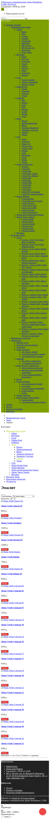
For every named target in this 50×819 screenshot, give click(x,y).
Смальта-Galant (28, 224)
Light (24, 153)
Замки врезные (22, 350)
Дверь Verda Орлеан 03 (12, 540)
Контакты (10, 411)
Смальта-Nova (28, 228)
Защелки (20, 359)
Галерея (25, 39)
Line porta (26, 61)
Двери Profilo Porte (24, 164)
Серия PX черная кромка (32, 194)
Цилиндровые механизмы (27, 398)
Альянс (25, 36)
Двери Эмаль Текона (25, 217)
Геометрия (26, 41)
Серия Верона (28, 199)
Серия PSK (26, 178)
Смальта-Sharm (28, 231)
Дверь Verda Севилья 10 (12, 625)
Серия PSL (26, 180)
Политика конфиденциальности (20, 793)
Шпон (24, 125)
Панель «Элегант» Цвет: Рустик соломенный (32, 335)
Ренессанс (26, 50)
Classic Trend (27, 148)
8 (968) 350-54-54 (8, 4)
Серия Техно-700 (29, 205)
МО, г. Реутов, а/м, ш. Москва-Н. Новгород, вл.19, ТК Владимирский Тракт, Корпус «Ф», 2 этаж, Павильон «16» (26, 775)
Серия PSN (26, 185)
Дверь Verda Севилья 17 (12, 659)
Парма (24, 89)
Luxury (25, 64)
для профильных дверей (32, 356)
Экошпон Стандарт (30, 130)
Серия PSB (26, 171)
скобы (24, 393)
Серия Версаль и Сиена (32, 201)
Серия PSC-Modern (30, 176)
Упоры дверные (23, 395)
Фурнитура (16, 340)
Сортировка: (6, 496)
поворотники (27, 400)
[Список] (2, 494)
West (24, 34)
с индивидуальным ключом (34, 402)
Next (24, 107)
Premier (25, 109)
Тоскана (25, 93)
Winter (24, 160)
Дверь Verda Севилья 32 (12, 743)
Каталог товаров (13, 25)
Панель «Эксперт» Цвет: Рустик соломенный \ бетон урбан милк (34, 324)
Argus (18, 238)
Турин (24, 96)
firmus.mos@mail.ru (14, 769)
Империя (25, 43)
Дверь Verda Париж (10, 557)
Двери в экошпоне (30, 82)
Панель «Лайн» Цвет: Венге (34, 274)
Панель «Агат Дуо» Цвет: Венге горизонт (33, 241)
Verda (18, 119)
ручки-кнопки (28, 391)
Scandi (24, 112)
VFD (18, 137)
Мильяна (20, 233)
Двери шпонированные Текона (30, 215)
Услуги (9, 407)
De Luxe (25, 59)
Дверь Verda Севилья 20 (12, 675)
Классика (26, 73)
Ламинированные (29, 123)
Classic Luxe (27, 146)
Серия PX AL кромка (31, 192)
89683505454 (11, 767)
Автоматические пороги (27, 345)
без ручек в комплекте (31, 361)
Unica (24, 116)
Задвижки (20, 347)
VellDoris (20, 98)
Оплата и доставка (14, 409)
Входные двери (18, 235)
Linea (24, 105)
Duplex (25, 103)
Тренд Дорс (27, 52)
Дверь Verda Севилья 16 (12, 642)
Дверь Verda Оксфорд (11, 523)
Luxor (18, 77)
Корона (25, 75)
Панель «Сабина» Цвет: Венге (35, 295)
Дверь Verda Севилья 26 (12, 709)
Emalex (25, 151)
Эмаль (24, 135)
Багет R (25, 68)
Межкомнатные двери (21, 27)
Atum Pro (25, 141)
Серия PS (26, 169)
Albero (19, 29)
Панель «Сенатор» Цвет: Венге (35, 302)
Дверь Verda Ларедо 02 (11, 506)
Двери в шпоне (28, 80)
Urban (24, 157)
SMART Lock (22, 343)
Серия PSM (27, 183)
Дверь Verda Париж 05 (11, 574)
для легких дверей (30, 352)
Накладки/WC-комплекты (27, 366)
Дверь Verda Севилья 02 (12, 591)
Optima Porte (21, 87)
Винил (24, 121)
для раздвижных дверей (32, 384)
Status (24, 32)
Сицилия (25, 91)
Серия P (25, 167)
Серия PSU (26, 189)
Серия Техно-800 (29, 208)
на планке (26, 386)
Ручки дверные (23, 382)
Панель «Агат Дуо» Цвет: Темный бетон (33, 245)
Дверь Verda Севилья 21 (12, 692)
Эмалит (25, 132)
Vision (24, 66)
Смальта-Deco (28, 221)
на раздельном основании (33, 388)
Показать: (5, 499)
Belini (24, 57)
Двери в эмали (28, 84)
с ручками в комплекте (32, 363)
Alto (23, 100)
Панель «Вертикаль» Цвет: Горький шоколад (33, 261)
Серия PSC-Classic (30, 173)
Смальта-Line (27, 226)
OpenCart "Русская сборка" (23, 798)
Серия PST (26, 187)
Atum (24, 139)
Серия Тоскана (28, 210)
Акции (9, 404)
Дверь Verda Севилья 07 (12, 608)
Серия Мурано (28, 203)
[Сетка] (5, 494)
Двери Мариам (22, 196)
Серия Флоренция (29, 212)
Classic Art (26, 144)
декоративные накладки (32, 368)
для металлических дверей (33, 354)
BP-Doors (20, 55)
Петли (19, 379)
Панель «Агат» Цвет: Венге (34, 254)
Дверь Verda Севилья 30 (12, 726)
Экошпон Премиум (30, 128)
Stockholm (26, 155)
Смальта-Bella (28, 219)
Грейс (24, 71)
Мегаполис (26, 45)
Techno (25, 114)
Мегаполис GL (28, 48)
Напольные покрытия (20, 338)
